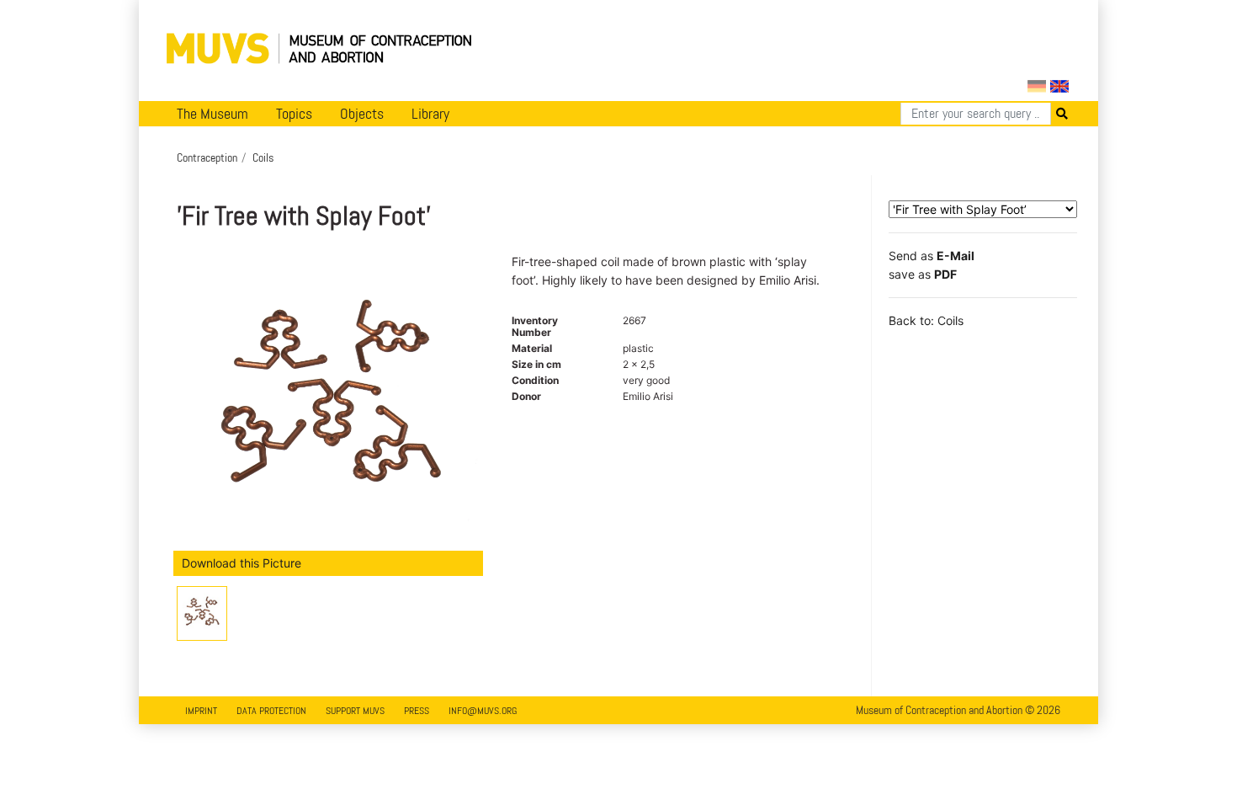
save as (923, 274)
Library (430, 114)
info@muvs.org (483, 710)
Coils (262, 157)
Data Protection (271, 710)
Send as (931, 255)
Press (416, 710)
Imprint (201, 710)
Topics (294, 114)
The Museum (212, 114)
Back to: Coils (926, 320)
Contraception (207, 157)
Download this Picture (241, 563)
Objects (362, 114)
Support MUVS (355, 710)
